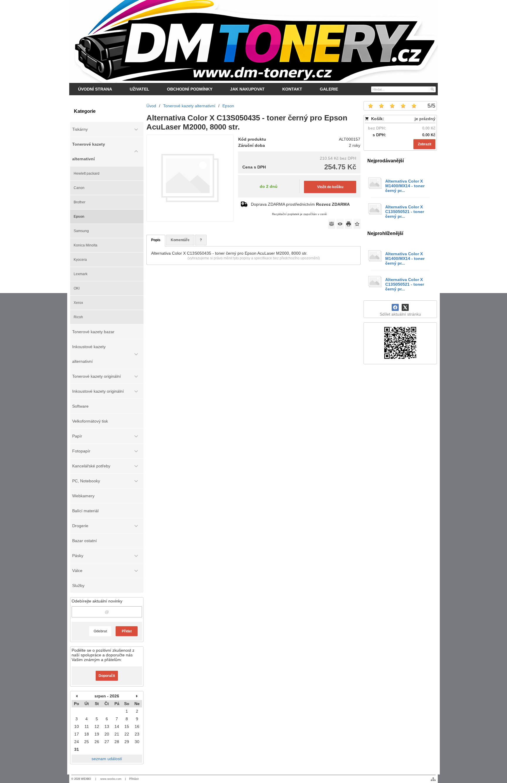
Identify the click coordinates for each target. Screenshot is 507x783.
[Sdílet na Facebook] (395, 307)
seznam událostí (107, 758)
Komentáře (180, 240)
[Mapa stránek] (433, 779)
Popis (155, 240)
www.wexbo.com (110, 778)
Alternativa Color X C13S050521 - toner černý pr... (404, 212)
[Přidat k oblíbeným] (357, 224)
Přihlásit (134, 778)
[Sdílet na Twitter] (405, 307)
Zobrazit (424, 144)
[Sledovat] (340, 224)
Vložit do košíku (330, 187)
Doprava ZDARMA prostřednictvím (300, 204)
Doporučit (107, 676)
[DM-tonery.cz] (253, 41)
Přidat (127, 631)
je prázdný (425, 118)
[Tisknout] (348, 224)
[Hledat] (432, 89)
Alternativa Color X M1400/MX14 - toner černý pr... (405, 186)
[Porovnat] (331, 224)
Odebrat (100, 631)
